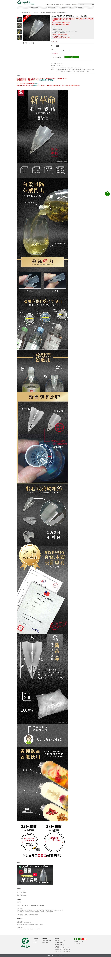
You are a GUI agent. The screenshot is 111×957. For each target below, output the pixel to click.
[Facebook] (79, 939)
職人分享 (69, 7)
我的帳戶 (62, 4)
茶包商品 (48, 7)
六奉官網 (36, 940)
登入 (56, 4)
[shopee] (86, 939)
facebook (23, 43)
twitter (28, 43)
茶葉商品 (36, 7)
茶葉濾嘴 (53, 7)
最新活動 (31, 7)
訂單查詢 (68, 4)
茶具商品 (58, 7)
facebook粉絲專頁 (50, 4)
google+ (27, 43)
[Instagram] (82, 939)
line (25, 43)
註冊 (58, 4)
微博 (31, 43)
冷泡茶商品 (42, 7)
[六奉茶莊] (25, 943)
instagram (33, 43)
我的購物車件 (74, 4)
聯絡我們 (74, 7)
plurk (30, 43)
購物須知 (80, 7)
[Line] (75, 939)
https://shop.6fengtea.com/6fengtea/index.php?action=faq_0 (31, 905)
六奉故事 (36, 942)
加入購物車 (71, 57)
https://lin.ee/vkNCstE (69, 36)
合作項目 (64, 7)
